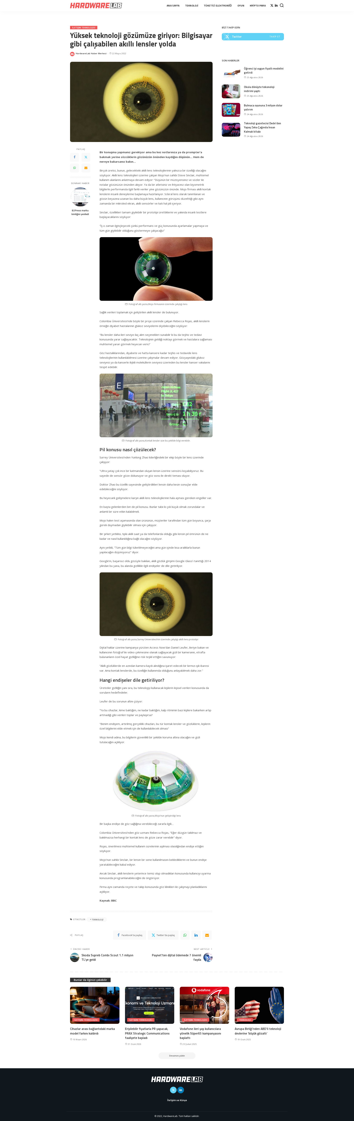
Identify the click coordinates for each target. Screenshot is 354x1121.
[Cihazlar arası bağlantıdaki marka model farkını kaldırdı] (94, 1005)
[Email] (85, 168)
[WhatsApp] (74, 168)
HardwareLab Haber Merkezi (91, 53)
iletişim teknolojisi (83, 27)
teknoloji (97, 919)
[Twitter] (271, 5)
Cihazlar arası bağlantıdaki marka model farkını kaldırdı (92, 1031)
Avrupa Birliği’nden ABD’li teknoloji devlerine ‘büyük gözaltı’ (258, 1031)
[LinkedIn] (276, 5)
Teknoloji (245, 1019)
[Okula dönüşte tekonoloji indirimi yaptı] (231, 91)
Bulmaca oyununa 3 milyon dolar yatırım (263, 107)
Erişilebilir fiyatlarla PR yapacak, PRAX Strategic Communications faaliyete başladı (147, 1033)
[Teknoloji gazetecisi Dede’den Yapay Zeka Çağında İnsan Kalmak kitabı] (231, 130)
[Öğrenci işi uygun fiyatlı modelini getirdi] (231, 73)
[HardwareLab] (96, 5)
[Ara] (282, 5)
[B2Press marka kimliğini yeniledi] (80, 197)
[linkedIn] (196, 935)
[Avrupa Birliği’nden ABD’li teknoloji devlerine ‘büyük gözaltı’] (259, 1005)
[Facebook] (74, 157)
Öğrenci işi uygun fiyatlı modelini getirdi (264, 70)
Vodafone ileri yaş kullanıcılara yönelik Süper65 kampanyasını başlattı (200, 1033)
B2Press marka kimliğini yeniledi (80, 212)
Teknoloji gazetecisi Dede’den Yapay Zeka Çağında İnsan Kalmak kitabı (262, 127)
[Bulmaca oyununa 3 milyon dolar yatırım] (231, 110)
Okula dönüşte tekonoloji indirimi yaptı (259, 89)
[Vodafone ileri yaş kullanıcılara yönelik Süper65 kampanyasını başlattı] (204, 1005)
